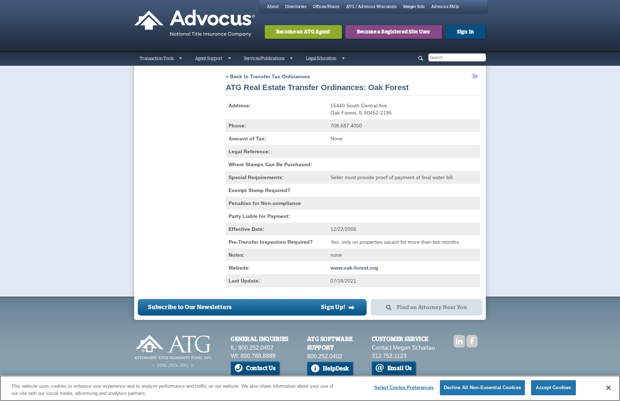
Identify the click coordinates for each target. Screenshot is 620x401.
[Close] (608, 388)
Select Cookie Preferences (403, 387)
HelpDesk (336, 369)
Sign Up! (338, 307)
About (273, 7)
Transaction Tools (157, 58)
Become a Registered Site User (394, 31)
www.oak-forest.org (354, 268)
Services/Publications (264, 58)
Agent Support (208, 58)
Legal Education (321, 58)
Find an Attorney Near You (432, 307)
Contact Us (261, 368)
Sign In (465, 31)
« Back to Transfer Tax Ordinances (268, 76)
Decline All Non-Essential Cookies (482, 387)
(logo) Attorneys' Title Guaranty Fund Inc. (194, 23)
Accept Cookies (553, 387)
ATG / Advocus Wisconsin (371, 7)
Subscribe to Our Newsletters (190, 307)
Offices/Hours (326, 7)
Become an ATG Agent (303, 31)
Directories (296, 7)
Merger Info (414, 7)
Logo (173, 347)
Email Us (400, 368)
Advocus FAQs (445, 7)
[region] (310, 388)
